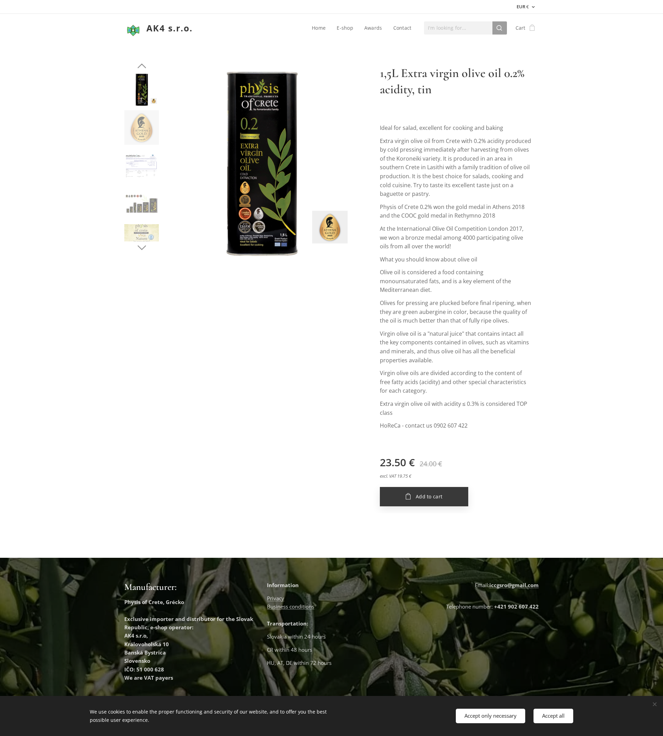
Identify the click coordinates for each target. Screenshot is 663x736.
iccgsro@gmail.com (514, 585)
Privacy (275, 598)
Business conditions (290, 606)
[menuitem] (320, 28)
